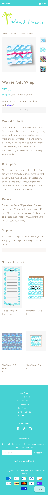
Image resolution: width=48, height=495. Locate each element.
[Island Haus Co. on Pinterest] (24, 429)
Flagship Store (24, 397)
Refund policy (24, 415)
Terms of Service (24, 412)
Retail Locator (24, 408)
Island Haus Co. (27, 470)
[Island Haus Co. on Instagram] (30, 429)
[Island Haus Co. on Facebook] (17, 429)
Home (4, 34)
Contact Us (24, 404)
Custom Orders (24, 400)
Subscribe (39, 452)
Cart (44, 4)
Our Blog (24, 393)
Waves (13, 34)
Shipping (6, 94)
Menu (7, 4)
